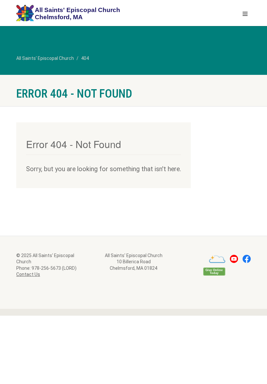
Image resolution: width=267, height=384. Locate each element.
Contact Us (28, 274)
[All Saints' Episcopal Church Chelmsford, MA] (72, 14)
